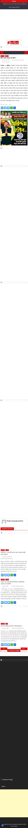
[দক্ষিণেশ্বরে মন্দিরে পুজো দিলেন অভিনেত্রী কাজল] (14, 613)
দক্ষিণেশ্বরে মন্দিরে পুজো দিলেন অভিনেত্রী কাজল (11, 626)
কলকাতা (7, 56)
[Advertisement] (14, 23)
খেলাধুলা (7, 579)
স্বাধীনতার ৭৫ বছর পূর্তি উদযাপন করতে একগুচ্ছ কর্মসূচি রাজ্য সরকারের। (13, 553)
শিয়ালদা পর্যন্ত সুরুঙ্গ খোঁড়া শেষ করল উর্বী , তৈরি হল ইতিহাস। (24, 649)
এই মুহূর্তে (2, 56)
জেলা (6, 623)
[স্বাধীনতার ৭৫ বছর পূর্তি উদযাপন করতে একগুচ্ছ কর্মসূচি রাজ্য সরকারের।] (14, 540)
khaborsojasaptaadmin (18, 60)
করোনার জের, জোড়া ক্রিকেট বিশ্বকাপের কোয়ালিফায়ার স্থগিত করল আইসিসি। (12, 583)
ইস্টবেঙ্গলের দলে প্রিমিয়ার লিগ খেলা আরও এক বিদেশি (5, 649)
